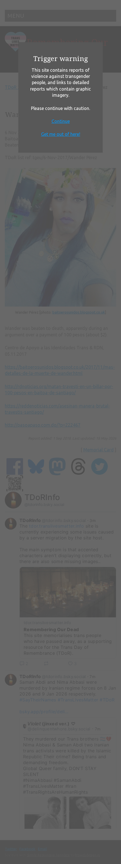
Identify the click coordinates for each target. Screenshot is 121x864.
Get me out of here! (60, 134)
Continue (60, 121)
